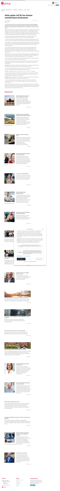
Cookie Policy (25, 261)
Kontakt (18, 484)
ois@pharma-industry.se (6, 485)
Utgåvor (18, 481)
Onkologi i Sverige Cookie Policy (32, 261)
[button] (42, 229)
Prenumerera (18, 483)
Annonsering (18, 482)
